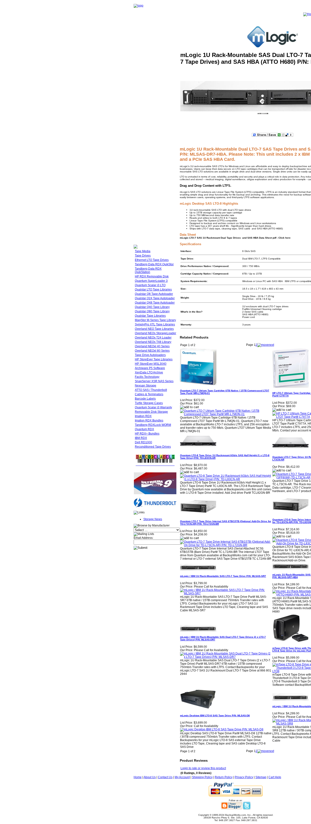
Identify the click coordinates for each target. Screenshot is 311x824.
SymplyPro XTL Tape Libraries (155, 324)
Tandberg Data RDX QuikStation (148, 270)
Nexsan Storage (145, 385)
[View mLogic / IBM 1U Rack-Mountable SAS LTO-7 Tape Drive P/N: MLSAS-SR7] (226, 593)
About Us (150, 777)
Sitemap (260, 777)
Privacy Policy (244, 777)
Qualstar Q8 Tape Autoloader (154, 294)
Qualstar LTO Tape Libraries (153, 289)
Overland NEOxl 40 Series (152, 346)
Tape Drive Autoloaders (150, 355)
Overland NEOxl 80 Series (152, 350)
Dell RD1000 (143, 442)
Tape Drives (143, 255)
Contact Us (165, 777)
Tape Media (142, 251)
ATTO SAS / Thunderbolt (151, 390)
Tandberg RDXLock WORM (153, 425)
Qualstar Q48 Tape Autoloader (155, 302)
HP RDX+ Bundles (147, 433)
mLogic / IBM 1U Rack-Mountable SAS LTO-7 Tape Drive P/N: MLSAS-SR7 (223, 576)
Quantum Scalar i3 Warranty (153, 407)
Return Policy (224, 777)
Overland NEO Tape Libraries (154, 329)
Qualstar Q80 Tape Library (152, 311)
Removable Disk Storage (151, 411)
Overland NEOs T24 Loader (153, 337)
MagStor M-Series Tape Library (155, 320)
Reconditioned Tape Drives (153, 446)
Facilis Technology (147, 377)
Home (138, 777)
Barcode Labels (145, 398)
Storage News (152, 519)
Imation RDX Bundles (149, 420)
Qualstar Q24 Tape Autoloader (155, 298)
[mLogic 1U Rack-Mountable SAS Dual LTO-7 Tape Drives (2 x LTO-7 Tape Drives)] (263, 113)
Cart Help (274, 777)
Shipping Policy (202, 777)
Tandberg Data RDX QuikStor (154, 264)
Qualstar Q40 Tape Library (152, 307)
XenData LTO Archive (149, 372)
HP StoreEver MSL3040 (150, 363)
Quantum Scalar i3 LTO (150, 285)
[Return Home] (138, 5)
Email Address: (143, 538)
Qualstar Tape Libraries (150, 315)
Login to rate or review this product (203, 768)
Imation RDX (143, 416)
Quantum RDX (144, 429)
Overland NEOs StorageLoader (155, 333)
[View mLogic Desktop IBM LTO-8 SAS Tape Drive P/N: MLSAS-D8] (221, 729)
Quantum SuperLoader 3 (151, 281)
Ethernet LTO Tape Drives (152, 260)
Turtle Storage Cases (149, 403)
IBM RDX (141, 438)
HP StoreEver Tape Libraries (154, 359)
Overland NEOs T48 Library (153, 342)
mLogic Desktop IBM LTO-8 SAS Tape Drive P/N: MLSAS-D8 (215, 715)
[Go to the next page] (265, 345)
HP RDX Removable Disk (152, 276)
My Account (182, 777)
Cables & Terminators (149, 394)
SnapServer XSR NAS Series (154, 381)
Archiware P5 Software (150, 368)
